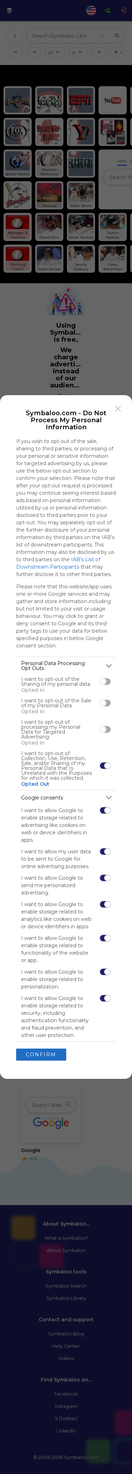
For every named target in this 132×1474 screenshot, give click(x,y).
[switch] (105, 681)
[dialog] (66, 737)
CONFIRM (41, 1054)
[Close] (118, 409)
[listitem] (66, 666)
